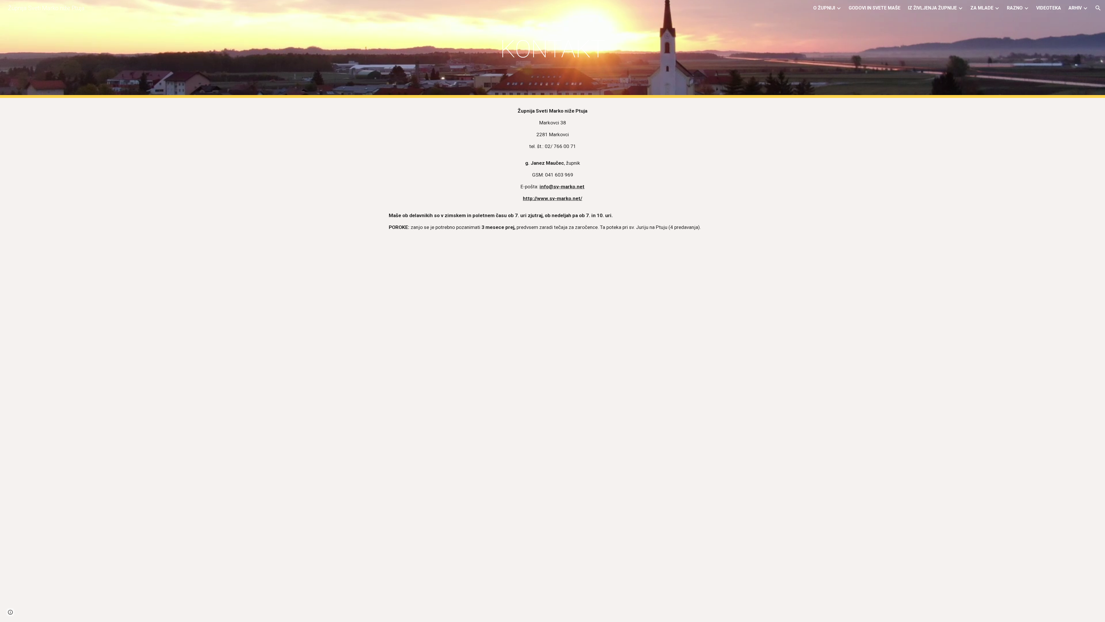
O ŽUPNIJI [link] (824, 8)
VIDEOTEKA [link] (1048, 8)
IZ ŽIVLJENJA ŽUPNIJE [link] (932, 8)
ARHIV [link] (1075, 8)
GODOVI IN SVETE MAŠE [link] (874, 8)
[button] (1098, 8)
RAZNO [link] (1015, 8)
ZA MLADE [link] (981, 8)
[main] (552, 49)
